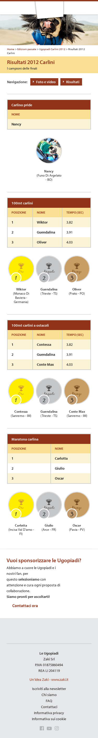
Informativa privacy (49, 712)
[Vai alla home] (49, 11)
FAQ (49, 700)
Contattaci (49, 706)
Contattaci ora (25, 605)
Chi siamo (49, 694)
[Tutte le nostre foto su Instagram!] (56, 729)
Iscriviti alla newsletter (49, 688)
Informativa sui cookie (49, 718)
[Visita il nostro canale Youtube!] (48, 729)
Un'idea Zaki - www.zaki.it (49, 679)
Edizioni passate (26, 49)
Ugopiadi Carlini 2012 (52, 49)
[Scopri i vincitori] (90, 8)
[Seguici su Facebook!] (41, 729)
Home (10, 49)
